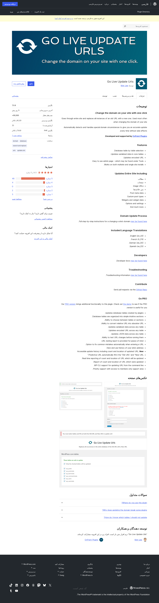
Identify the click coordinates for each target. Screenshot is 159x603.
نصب (115, 96)
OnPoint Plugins (139, 136)
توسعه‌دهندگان (88, 572)
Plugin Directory (143, 12)
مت (33, 568)
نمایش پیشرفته (46, 157)
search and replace (19, 145)
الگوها (119, 575)
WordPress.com (28, 564)
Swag (61, 575)
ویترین (119, 564)
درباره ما (147, 564)
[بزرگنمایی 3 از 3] (144, 433)
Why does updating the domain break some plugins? (124, 510)
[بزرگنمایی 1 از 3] (144, 385)
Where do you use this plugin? (134, 503)
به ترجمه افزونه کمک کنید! (64, 18)
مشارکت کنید (59, 564)
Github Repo (141, 289)
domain (15, 141)
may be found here (139, 221)
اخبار (148, 568)
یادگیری (90, 564)
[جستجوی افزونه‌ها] (125, 26)
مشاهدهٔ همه (17, 199)
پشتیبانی (15, 96)
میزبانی (147, 572)
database (23, 141)
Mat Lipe (124, 85)
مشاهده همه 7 (17, 135)
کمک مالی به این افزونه (43, 238)
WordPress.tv (86, 575)
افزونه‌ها (118, 572)
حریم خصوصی (145, 575)
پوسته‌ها (118, 568)
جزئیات (142, 96)
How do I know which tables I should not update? (125, 517)
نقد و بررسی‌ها (128, 96)
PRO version (70, 304)
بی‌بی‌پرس (31, 572)
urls (14, 150)
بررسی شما (47, 199)
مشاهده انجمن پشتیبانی (43, 219)
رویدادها (61, 568)
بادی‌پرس (31, 575)
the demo (127, 304)
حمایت (61, 572)
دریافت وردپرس (10, 4)
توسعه (104, 96)
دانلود (31, 84)
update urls (21, 150)
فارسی (125, 588)
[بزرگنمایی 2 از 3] (99, 385)
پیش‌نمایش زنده (19, 84)
